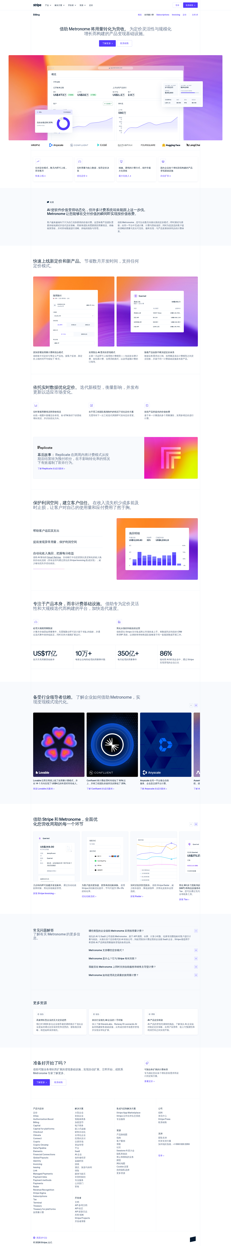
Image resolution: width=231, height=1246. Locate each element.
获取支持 (162, 1137)
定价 (91, 5)
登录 (177, 5)
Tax (35, 1199)
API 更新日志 (81, 1211)
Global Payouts (40, 1157)
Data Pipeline (39, 1148)
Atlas (35, 1116)
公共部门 (79, 1183)
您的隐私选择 (123, 1169)
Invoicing (176, 14)
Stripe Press (164, 1119)
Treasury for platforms (44, 1209)
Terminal (37, 1202)
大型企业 (79, 1112)
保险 (77, 1170)
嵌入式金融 (80, 1128)
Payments (38, 1183)
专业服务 (79, 1180)
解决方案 (58, 5)
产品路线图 (122, 1134)
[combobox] (40, 1238)
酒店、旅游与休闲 (83, 1167)
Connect (37, 1138)
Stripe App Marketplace (128, 1112)
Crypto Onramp (41, 1144)
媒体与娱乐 (80, 1173)
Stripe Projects (82, 1218)
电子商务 (79, 1125)
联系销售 (189, 5)
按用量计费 (149, 14)
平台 (77, 1148)
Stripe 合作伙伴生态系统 (128, 1116)
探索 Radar (136, 896)
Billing (36, 14)
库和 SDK (79, 1214)
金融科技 (79, 1161)
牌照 (119, 1160)
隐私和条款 (122, 1153)
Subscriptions (162, 14)
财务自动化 (80, 1132)
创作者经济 (80, 1157)
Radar (36, 1186)
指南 (119, 1137)
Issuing (36, 1167)
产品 (47, 5)
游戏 (77, 1164)
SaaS (77, 1151)
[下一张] (196, 705)
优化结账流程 (88, 896)
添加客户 (109, 103)
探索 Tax (183, 899)
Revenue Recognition (43, 1189)
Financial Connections (44, 1154)
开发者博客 (80, 1221)
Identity (37, 1161)
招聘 (160, 1112)
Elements (37, 1151)
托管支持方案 (164, 1141)
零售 (77, 1186)
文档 (194, 14)
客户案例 (121, 1141)
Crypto (36, 1141)
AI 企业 (78, 1154)
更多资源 (121, 1173)
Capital (36, 1125)
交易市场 (79, 1141)
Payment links (40, 1177)
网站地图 (121, 1163)
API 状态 (79, 1208)
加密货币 (79, 1122)
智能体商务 (80, 1119)
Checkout (38, 1132)
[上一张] (191, 705)
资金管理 (79, 1144)
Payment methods (42, 1180)
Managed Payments (43, 1173)
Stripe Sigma (39, 1193)
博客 (119, 1144)
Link (35, 1170)
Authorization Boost (43, 1119)
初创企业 (79, 1116)
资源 (81, 5)
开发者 (71, 5)
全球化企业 (80, 1135)
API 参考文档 (81, 1205)
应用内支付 (80, 1138)
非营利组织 (80, 1177)
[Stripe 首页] (37, 5)
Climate (37, 1135)
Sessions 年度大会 (125, 1150)
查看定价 (148, 1081)
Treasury (37, 1205)
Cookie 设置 (122, 1166)
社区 (119, 1147)
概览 (140, 14)
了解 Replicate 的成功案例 (50, 468)
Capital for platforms (43, 1128)
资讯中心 (162, 1116)
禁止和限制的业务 (125, 1157)
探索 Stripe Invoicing (43, 893)
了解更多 (106, 43)
